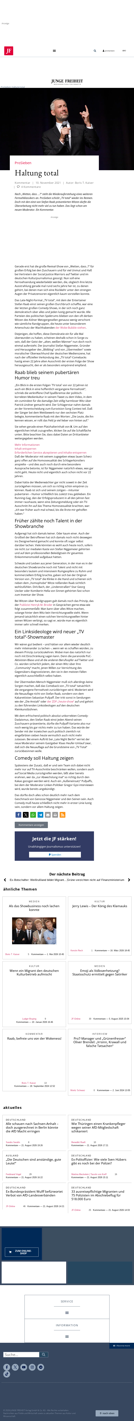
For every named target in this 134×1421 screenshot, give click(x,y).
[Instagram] (32, 1367)
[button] (54, 51)
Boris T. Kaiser (12, 954)
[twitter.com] (15, 1367)
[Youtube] (23, 1367)
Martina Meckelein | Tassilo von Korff (89, 1174)
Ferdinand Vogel (13, 1174)
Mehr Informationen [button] (27, 445)
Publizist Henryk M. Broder (36, 605)
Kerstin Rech (77, 950)
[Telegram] (40, 1367)
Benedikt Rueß (78, 1142)
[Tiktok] (6, 1374)
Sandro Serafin (13, 1142)
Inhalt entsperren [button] (25, 448)
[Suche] (43, 1354)
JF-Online (75, 1019)
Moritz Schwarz (77, 1090)
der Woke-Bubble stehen (70, 327)
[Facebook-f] (6, 1367)
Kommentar (22, 183)
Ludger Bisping (29, 1019)
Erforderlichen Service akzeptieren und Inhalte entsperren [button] (50, 452)
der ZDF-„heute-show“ (60, 701)
